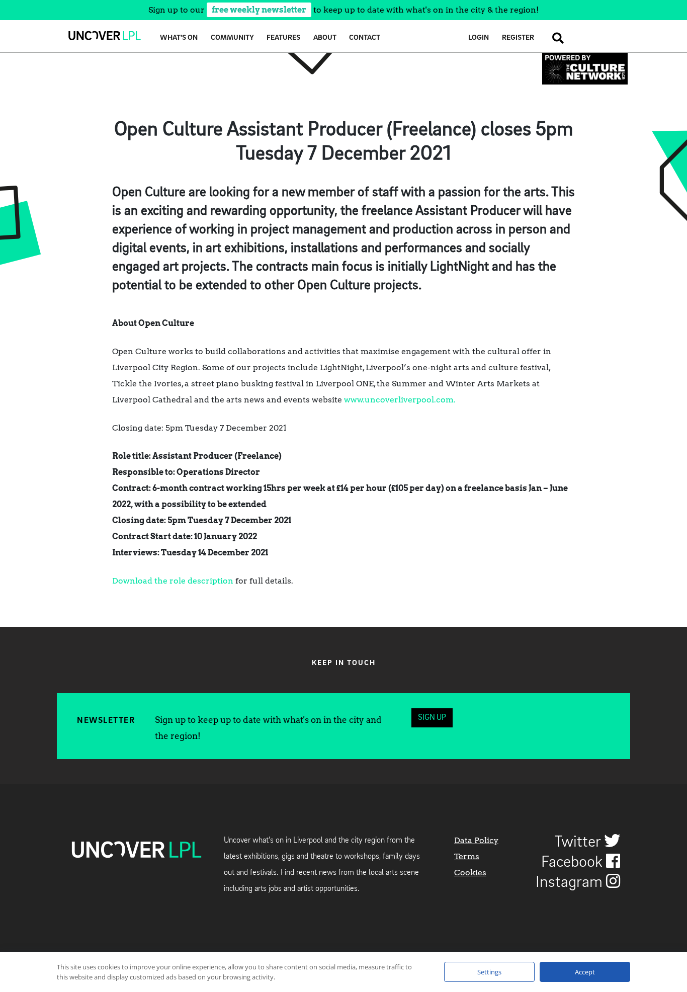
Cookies (470, 872)
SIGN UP (432, 718)
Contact (364, 38)
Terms (466, 856)
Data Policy (476, 840)
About (324, 38)
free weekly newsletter (259, 10)
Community (232, 38)
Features (283, 38)
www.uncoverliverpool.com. (400, 399)
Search (555, 38)
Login (478, 38)
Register (518, 38)
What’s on (179, 38)
